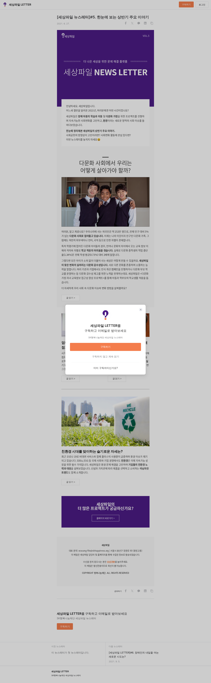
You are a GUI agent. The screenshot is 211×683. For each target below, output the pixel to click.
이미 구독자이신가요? (105, 367)
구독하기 (105, 346)
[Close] (141, 310)
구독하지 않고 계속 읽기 (105, 356)
